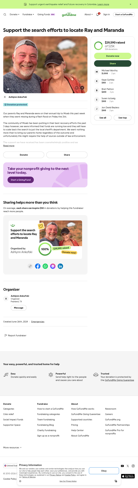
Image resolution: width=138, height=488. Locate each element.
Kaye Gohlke (108, 80)
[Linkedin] (60, 266)
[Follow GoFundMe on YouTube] (122, 466)
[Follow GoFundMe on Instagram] (133, 466)
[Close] (130, 4)
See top (122, 117)
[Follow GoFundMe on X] (127, 466)
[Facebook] (37, 266)
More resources (11, 447)
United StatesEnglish (17, 466)
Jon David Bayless (110, 107)
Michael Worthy (110, 70)
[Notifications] (97, 14)
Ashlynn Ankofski (20, 296)
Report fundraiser (17, 335)
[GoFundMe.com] (69, 14)
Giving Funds (45, 14)
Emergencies (37, 321)
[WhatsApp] (45, 266)
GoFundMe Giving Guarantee (119, 380)
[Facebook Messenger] (53, 266)
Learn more (103, 4)
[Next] (82, 88)
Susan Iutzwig (108, 98)
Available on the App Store (128, 476)
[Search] (5, 14)
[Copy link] (30, 266)
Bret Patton (108, 89)
